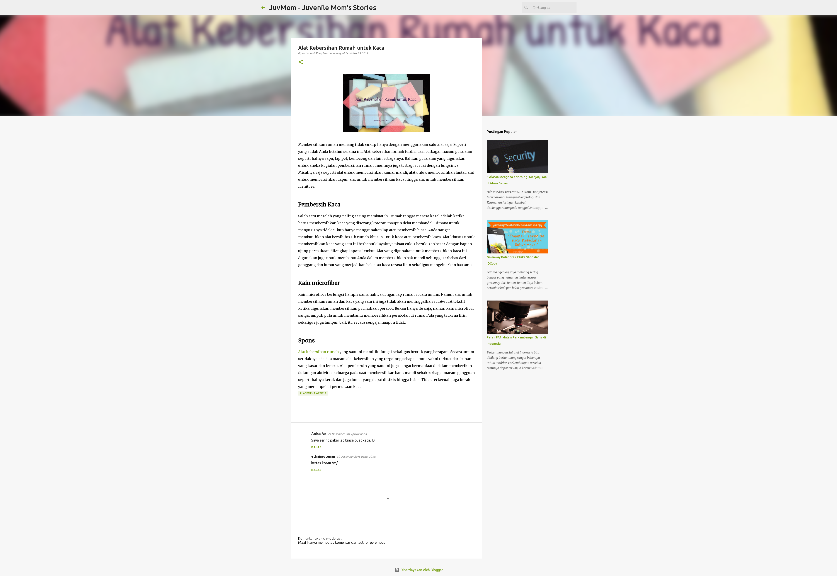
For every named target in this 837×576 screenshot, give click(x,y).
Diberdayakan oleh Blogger (421, 570)
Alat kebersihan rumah (318, 352)
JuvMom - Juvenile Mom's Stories (322, 7)
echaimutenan (323, 456)
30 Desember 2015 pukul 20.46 (356, 456)
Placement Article (313, 393)
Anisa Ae (318, 434)
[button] (300, 62)
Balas (316, 447)
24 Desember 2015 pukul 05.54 (347, 433)
